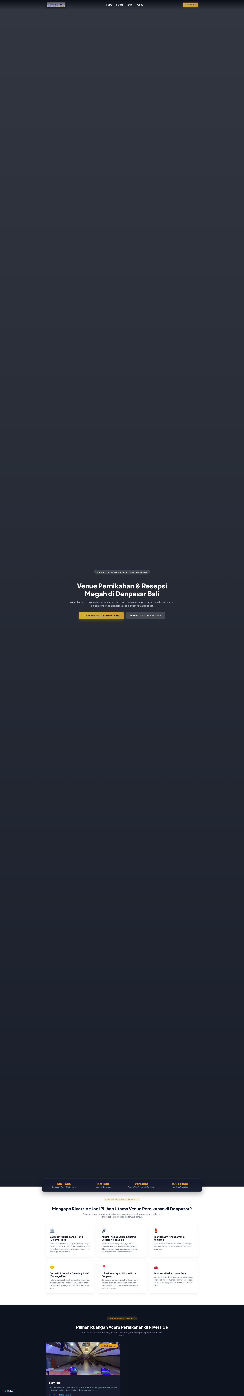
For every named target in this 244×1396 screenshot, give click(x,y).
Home (109, 5)
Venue (139, 5)
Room (119, 5)
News (130, 5)
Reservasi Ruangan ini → (60, 1395)
